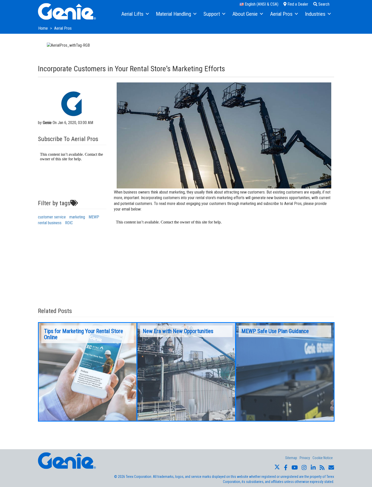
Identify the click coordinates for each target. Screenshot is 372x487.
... (87, 372)
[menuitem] (134, 14)
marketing (77, 217)
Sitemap (291, 458)
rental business (49, 222)
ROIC (69, 222)
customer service (52, 217)
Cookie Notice (323, 458)
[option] (87, 372)
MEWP (94, 217)
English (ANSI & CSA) (261, 4)
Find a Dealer (297, 4)
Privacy (305, 458)
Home (43, 28)
